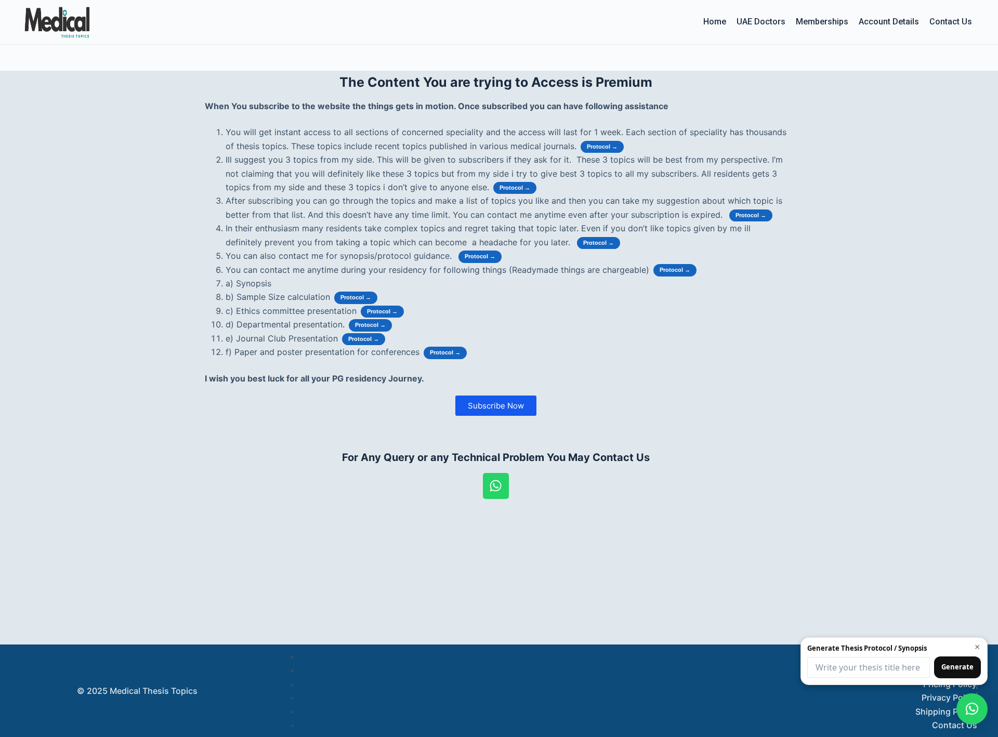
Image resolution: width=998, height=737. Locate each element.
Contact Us (950, 22)
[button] (972, 709)
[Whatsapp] (496, 486)
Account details (889, 22)
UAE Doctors (761, 22)
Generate (957, 667)
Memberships (822, 22)
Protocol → (602, 146)
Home (714, 22)
